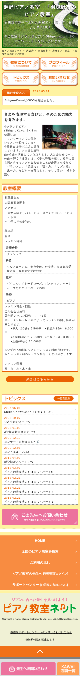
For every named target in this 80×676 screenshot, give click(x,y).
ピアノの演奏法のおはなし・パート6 (28, 471)
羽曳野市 (43, 50)
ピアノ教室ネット (12, 50)
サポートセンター (40, 584)
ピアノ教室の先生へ (40, 573)
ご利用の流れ (40, 562)
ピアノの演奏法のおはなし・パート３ (29, 501)
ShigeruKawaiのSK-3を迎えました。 (30, 100)
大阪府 (30, 50)
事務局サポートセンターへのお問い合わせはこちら (41, 632)
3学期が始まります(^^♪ (20, 431)
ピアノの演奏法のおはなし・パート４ (29, 491)
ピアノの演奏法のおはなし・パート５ (29, 481)
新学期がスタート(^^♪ (19, 461)
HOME (40, 541)
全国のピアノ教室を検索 (40, 551)
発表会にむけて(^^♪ (17, 421)
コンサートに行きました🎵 (22, 441)
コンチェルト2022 (16, 451)
